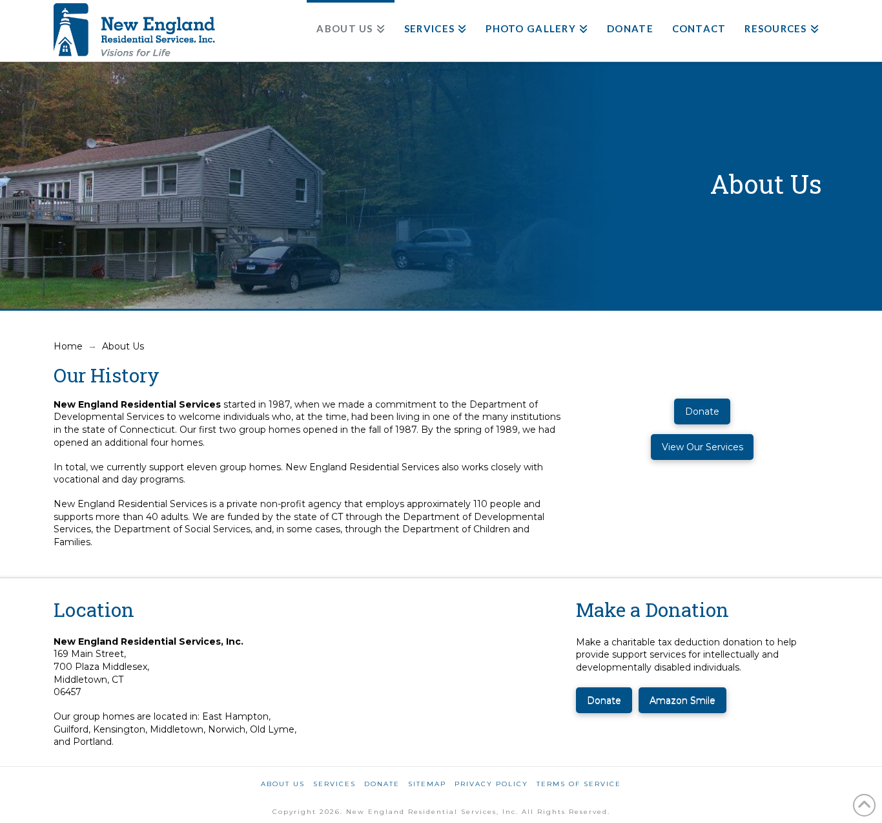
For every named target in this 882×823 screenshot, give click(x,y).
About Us (283, 784)
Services (334, 784)
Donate (382, 784)
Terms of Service (579, 784)
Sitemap (427, 784)
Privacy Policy (491, 784)
